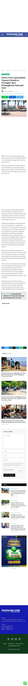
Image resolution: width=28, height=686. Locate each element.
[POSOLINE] (14, 34)
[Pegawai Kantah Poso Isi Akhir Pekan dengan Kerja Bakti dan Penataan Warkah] (14, 412)
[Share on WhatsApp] (5, 97)
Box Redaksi (11, 643)
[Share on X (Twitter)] (19, 97)
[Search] (26, 34)
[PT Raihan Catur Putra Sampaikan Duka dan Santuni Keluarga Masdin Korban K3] (5, 514)
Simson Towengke (8, 91)
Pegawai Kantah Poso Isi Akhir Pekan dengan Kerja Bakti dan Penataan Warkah (13, 421)
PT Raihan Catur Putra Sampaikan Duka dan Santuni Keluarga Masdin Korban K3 (18, 516)
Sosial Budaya (5, 74)
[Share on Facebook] (12, 97)
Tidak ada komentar (7, 93)
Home (4, 643)
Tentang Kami (19, 643)
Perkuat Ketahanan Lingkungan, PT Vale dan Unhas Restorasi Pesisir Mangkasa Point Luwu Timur (13, 374)
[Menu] (2, 34)
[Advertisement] (14, 16)
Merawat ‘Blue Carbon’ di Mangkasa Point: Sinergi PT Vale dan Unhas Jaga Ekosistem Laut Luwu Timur (13, 398)
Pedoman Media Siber (14, 645)
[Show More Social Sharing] (25, 97)
